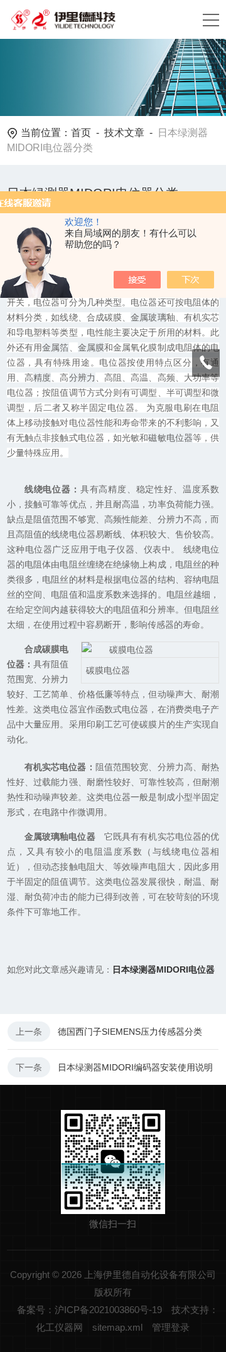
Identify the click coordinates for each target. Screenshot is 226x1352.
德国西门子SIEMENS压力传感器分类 (130, 1032)
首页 (81, 132)
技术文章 (124, 132)
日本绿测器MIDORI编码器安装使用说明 (135, 1067)
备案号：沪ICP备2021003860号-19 (89, 1309)
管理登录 (171, 1327)
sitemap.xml (117, 1327)
